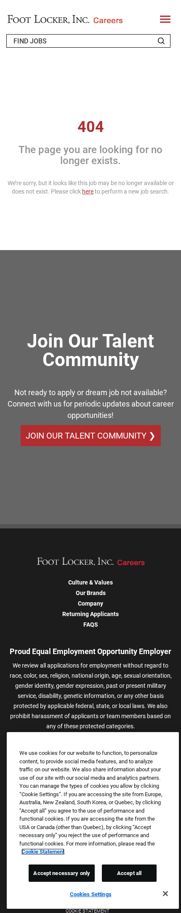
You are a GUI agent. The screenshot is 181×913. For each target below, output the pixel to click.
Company (90, 603)
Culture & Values (90, 582)
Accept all (129, 873)
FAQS (90, 624)
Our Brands (91, 593)
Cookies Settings (91, 894)
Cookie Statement (42, 851)
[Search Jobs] (161, 41)
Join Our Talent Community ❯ (91, 436)
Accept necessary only (61, 873)
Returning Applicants (90, 614)
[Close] (165, 893)
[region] (93, 820)
